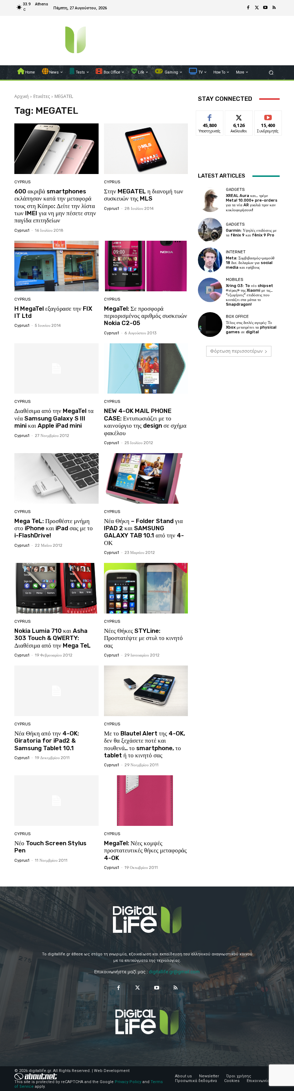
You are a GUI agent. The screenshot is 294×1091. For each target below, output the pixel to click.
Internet (236, 252)
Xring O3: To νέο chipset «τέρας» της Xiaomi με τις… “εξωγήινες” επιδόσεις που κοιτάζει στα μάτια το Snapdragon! (249, 295)
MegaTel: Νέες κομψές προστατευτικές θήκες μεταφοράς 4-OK (145, 850)
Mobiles (234, 280)
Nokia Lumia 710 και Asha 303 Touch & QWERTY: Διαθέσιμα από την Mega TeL (52, 638)
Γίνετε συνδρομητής (272, 118)
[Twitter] (256, 8)
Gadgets (235, 190)
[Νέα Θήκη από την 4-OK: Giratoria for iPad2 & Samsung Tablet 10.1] (56, 691)
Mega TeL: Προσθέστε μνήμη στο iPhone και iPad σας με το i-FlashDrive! (53, 528)
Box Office (237, 317)
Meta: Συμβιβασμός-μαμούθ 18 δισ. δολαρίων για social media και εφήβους (250, 263)
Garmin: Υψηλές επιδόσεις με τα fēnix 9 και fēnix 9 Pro (251, 233)
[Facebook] (248, 8)
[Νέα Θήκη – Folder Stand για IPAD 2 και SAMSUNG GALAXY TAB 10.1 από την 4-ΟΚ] (146, 478)
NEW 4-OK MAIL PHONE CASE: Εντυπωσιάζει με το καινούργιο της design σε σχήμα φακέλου (145, 421)
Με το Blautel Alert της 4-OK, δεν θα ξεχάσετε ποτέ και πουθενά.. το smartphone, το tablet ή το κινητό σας (144, 744)
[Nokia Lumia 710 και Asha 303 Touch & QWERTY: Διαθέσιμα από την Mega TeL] (56, 588)
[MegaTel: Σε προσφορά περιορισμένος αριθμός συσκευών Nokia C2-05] (146, 266)
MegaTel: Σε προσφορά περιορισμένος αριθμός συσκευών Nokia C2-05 (145, 316)
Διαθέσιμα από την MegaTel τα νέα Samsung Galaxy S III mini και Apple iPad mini (54, 418)
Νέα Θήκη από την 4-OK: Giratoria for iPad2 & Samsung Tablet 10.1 (46, 741)
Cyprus (22, 182)
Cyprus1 (21, 230)
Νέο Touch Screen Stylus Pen (50, 847)
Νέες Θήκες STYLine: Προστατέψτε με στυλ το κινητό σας (143, 638)
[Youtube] (265, 8)
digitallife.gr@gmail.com (174, 971)
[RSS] (274, 8)
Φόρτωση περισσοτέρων (236, 351)
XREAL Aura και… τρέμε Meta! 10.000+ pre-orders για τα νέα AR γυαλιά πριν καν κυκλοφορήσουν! (252, 202)
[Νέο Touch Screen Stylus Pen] (56, 800)
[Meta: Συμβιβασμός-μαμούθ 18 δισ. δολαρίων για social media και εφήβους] (210, 260)
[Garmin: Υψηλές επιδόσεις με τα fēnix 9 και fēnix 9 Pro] (210, 230)
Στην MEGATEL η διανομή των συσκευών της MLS (143, 195)
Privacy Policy (128, 1082)
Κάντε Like (209, 116)
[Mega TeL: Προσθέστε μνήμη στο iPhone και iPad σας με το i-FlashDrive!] (56, 478)
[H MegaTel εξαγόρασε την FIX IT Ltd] (56, 266)
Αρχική (21, 96)
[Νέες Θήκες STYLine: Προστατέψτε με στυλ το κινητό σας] (146, 588)
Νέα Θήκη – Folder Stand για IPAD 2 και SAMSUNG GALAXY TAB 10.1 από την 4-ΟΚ (144, 531)
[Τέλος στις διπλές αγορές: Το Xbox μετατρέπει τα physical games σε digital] (210, 324)
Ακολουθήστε (241, 116)
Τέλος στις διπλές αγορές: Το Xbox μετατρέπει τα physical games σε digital (251, 327)
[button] (271, 72)
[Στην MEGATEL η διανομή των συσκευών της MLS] (146, 148)
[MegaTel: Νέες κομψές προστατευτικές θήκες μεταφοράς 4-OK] (146, 800)
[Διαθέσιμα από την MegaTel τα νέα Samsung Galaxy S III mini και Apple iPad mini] (56, 368)
